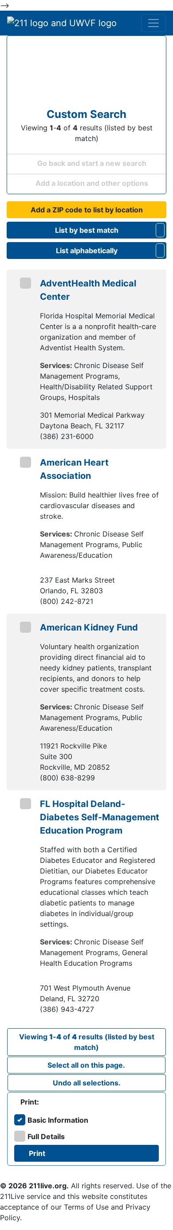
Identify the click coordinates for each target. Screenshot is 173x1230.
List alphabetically (87, 250)
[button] (160, 230)
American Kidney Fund (89, 627)
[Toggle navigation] (153, 23)
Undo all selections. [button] (87, 1082)
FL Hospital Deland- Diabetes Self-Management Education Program (99, 817)
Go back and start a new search (90, 163)
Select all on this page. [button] (86, 1065)
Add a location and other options (91, 183)
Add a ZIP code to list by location (87, 209)
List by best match (86, 230)
